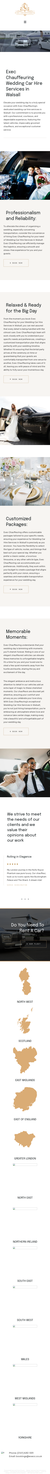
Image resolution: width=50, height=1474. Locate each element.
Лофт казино (39, 1473)
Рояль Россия (21, 1470)
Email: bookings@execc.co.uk (25, 1456)
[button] (25, 22)
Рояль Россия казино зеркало (30, 1471)
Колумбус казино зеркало (18, 1473)
